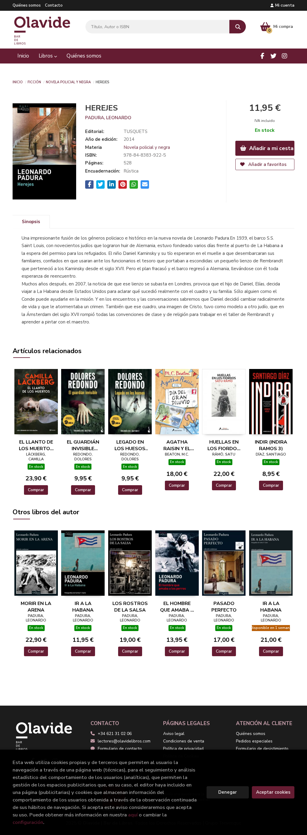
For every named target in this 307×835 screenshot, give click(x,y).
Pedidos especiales (254, 741)
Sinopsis (31, 222)
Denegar (227, 792)
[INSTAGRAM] (284, 56)
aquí (133, 814)
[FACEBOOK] (262, 56)
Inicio (18, 82)
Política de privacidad (183, 748)
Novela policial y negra (68, 82)
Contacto (54, 5)
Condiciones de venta (183, 741)
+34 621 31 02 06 (115, 733)
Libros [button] (46, 55)
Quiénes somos (27, 5)
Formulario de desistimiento (262, 748)
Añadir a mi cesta (271, 148)
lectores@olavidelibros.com (124, 741)
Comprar (36, 490)
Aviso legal (173, 733)
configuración (28, 822)
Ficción (34, 82)
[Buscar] (237, 27)
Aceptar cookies (273, 792)
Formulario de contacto (120, 748)
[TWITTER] (273, 56)
